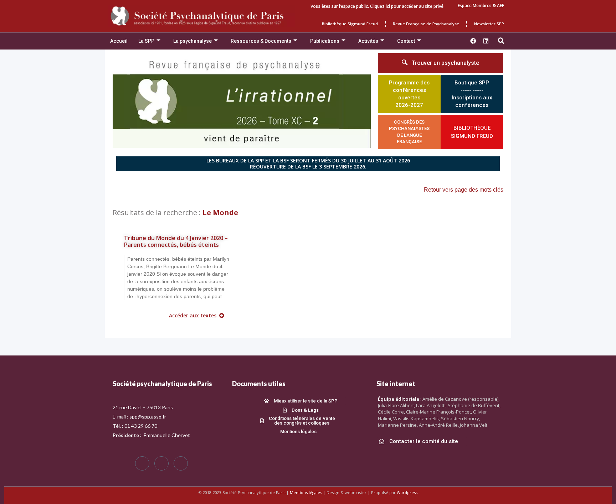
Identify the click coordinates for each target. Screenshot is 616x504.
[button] (501, 41)
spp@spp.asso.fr (147, 417)
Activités (368, 41)
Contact (406, 41)
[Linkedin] (486, 41)
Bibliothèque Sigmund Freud (350, 23)
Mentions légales (306, 492)
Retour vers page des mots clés (463, 190)
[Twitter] (161, 463)
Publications (324, 41)
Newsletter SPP (489, 23)
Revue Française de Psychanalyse (426, 23)
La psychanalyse (192, 41)
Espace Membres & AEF (481, 5)
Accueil (119, 41)
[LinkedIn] (181, 463)
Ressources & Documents (261, 41)
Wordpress (407, 492)
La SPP (146, 41)
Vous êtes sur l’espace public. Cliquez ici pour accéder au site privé (376, 6)
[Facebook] (142, 463)
